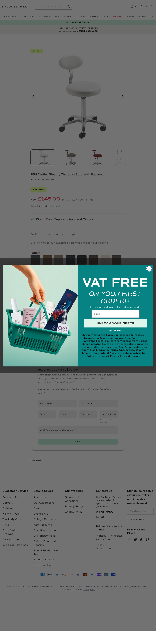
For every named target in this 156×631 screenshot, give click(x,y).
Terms (135, 356)
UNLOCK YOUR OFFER (115, 323)
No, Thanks (115, 330)
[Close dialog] (149, 268)
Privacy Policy (119, 356)
